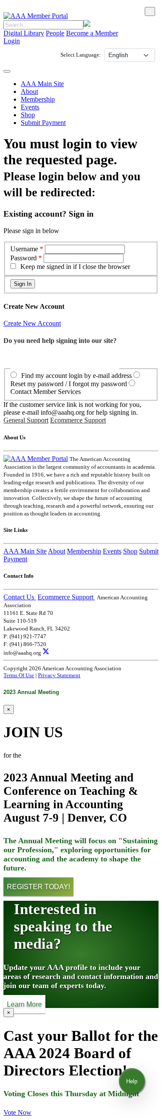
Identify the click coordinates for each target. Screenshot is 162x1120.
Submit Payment (43, 122)
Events (30, 107)
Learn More (24, 1004)
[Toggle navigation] (6, 71)
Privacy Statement (59, 675)
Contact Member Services (45, 391)
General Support (25, 420)
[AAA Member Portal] (35, 15)
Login (11, 41)
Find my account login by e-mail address (76, 375)
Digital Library (23, 33)
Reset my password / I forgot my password (68, 383)
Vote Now (17, 1112)
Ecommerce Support (78, 420)
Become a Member (92, 33)
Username (25, 249)
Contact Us (19, 597)
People (55, 33)
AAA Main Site (42, 83)
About (29, 91)
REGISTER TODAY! (38, 886)
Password (23, 258)
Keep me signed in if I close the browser (75, 266)
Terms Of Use (18, 675)
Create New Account (32, 323)
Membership (38, 99)
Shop (28, 114)
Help (131, 1081)
